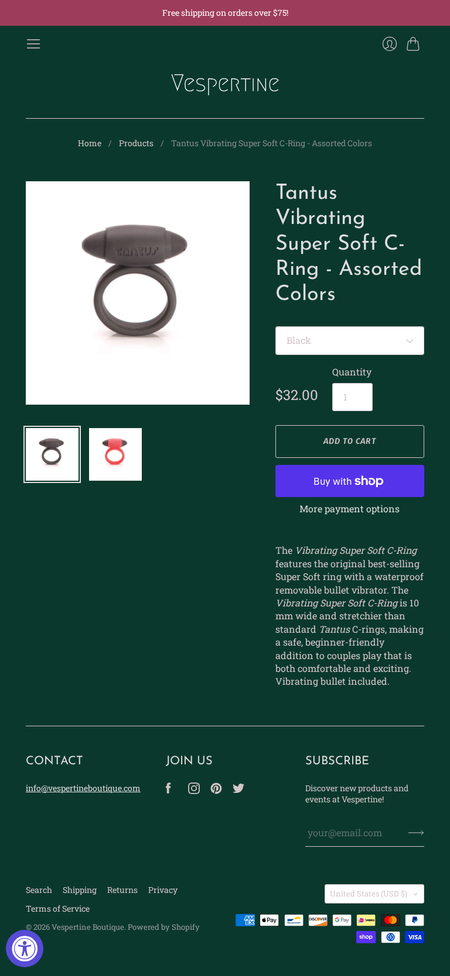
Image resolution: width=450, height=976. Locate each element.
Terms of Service (58, 908)
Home (89, 143)
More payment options (349, 508)
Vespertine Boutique (88, 927)
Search (39, 889)
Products (136, 143)
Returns (122, 889)
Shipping (80, 889)
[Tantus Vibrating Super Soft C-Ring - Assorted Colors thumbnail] (52, 454)
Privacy (163, 889)
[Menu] (33, 44)
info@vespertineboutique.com (83, 788)
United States (368, 893)
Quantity (351, 371)
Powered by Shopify (164, 927)
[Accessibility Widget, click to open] (24, 948)
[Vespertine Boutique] (225, 84)
